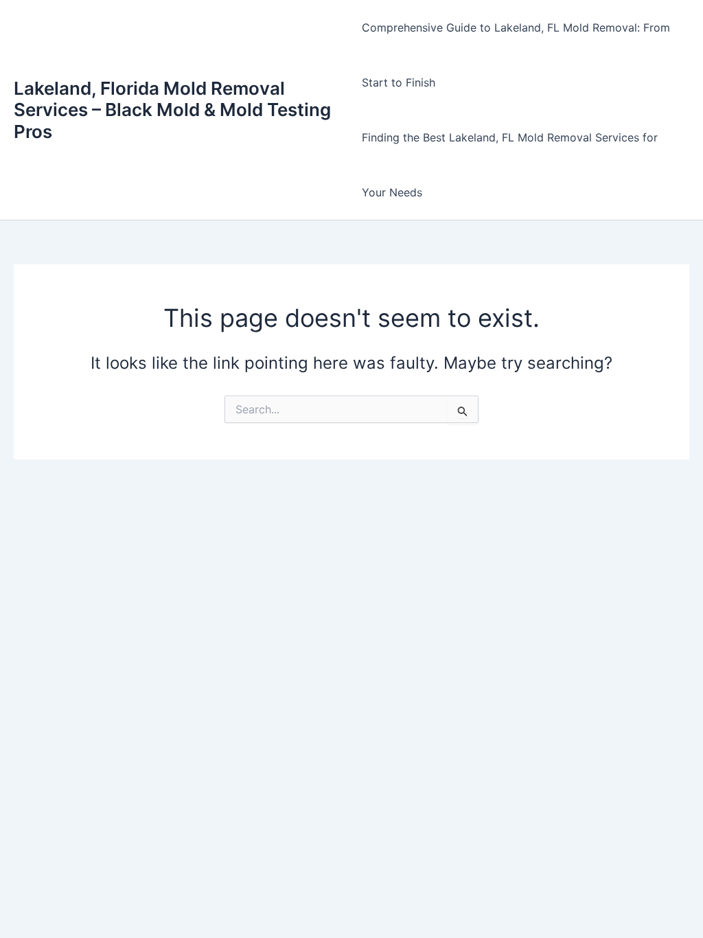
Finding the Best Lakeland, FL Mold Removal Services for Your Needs (510, 164)
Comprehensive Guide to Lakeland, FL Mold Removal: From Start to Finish (516, 55)
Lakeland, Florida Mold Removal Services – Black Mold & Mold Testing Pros (172, 109)
